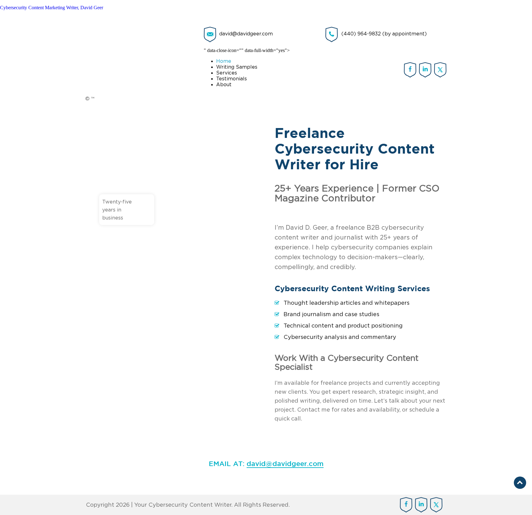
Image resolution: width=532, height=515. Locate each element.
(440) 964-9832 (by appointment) (384, 33)
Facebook (410, 70)
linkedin (425, 70)
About (224, 84)
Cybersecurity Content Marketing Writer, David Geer (51, 7)
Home (223, 61)
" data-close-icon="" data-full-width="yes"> (247, 67)
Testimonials (231, 78)
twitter (440, 70)
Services (226, 72)
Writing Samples (236, 67)
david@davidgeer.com (246, 33)
